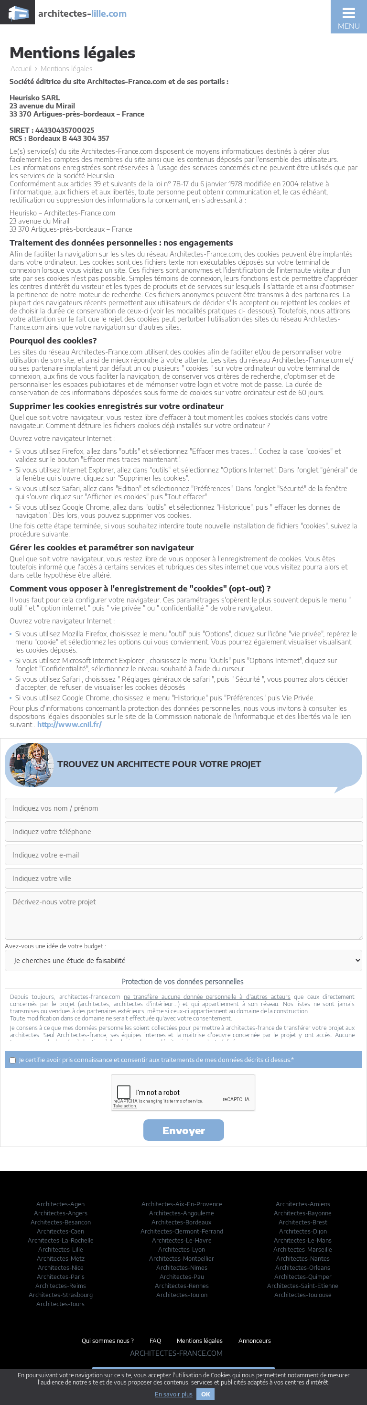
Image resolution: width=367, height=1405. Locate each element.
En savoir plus (174, 1394)
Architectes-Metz (61, 1258)
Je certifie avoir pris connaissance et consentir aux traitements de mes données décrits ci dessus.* (156, 1059)
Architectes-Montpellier (181, 1258)
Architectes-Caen (60, 1231)
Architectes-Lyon (181, 1249)
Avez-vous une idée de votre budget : (55, 946)
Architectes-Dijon (303, 1231)
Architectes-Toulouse (303, 1294)
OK (205, 1394)
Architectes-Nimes (181, 1267)
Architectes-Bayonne (303, 1213)
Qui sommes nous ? (108, 1340)
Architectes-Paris (61, 1276)
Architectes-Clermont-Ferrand (181, 1231)
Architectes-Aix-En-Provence (181, 1204)
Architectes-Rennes (182, 1285)
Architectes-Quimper (303, 1276)
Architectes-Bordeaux (181, 1222)
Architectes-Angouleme (181, 1213)
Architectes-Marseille (302, 1249)
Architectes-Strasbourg (61, 1294)
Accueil (21, 68)
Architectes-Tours (60, 1304)
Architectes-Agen (60, 1204)
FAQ (155, 1340)
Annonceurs (254, 1340)
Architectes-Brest (303, 1222)
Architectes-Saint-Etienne (302, 1285)
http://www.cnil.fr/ (69, 724)
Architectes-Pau (182, 1276)
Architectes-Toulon (181, 1294)
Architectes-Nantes (303, 1258)
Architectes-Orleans (302, 1267)
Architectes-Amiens (303, 1204)
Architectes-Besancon (61, 1222)
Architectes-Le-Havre (182, 1240)
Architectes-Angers (60, 1213)
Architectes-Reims (60, 1285)
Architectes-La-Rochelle (61, 1240)
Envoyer (183, 1130)
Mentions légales (200, 1340)
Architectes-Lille (60, 1249)
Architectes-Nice (61, 1267)
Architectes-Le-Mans (303, 1240)
